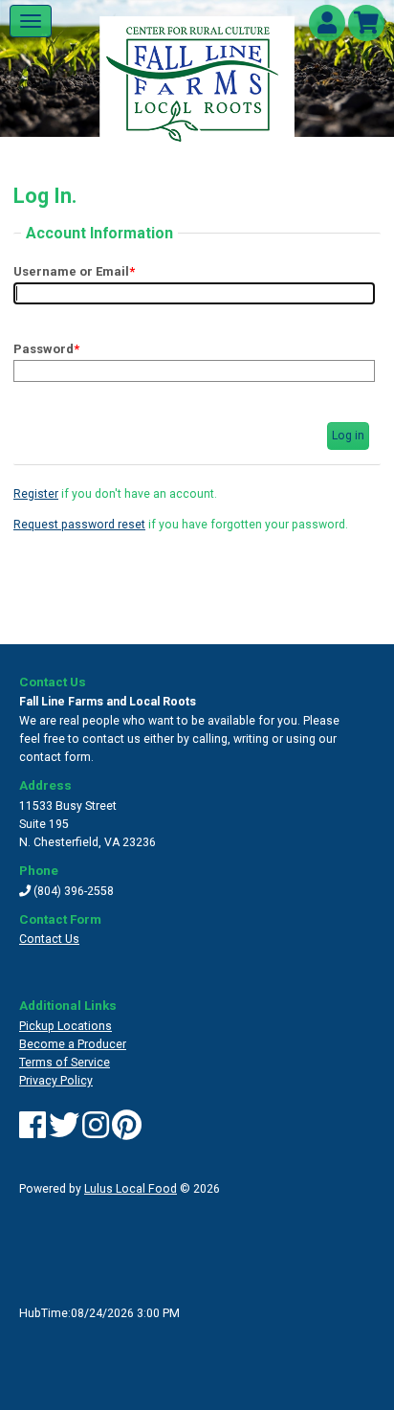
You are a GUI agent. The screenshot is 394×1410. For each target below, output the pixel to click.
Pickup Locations (65, 1026)
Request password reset (79, 524)
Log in (348, 435)
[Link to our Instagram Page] (95, 1132)
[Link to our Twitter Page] (64, 1132)
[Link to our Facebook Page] (32, 1132)
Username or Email (74, 271)
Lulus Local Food (130, 1189)
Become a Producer (72, 1044)
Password (46, 349)
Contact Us (49, 939)
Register (35, 494)
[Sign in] (327, 27)
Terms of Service (64, 1062)
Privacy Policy (56, 1080)
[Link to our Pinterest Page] (127, 1132)
